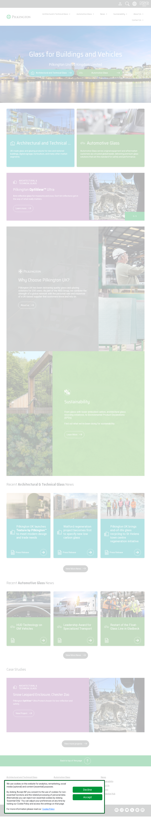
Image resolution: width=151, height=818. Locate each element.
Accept (87, 797)
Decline (87, 789)
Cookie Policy (48, 809)
